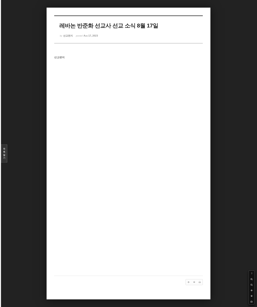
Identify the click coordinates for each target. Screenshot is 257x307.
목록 (4, 153)
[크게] (251, 279)
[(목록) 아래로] (251, 296)
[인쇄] (251, 301)
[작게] (251, 285)
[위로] (251, 290)
